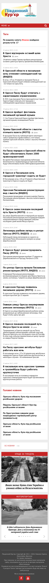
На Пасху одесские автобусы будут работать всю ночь (22, 349)
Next (44, 536)
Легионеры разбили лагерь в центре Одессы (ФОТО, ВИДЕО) (23, 232)
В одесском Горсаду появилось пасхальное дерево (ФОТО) (20, 288)
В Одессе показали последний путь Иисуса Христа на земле (22, 325)
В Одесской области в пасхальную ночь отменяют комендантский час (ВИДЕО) (22, 73)
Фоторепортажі (24, 496)
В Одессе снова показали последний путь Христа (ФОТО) (23, 211)
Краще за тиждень (24, 454)
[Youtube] (28, 578)
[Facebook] (21, 578)
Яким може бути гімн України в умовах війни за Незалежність (24, 487)
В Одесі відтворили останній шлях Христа (21, 55)
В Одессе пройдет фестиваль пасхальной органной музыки (19, 113)
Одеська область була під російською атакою (22, 425)
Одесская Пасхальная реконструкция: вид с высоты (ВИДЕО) (23, 191)
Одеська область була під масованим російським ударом (22, 397)
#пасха (25, 39)
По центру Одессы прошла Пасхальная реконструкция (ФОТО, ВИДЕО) (24, 269)
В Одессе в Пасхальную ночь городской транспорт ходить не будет (24, 174)
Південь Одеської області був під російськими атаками (19, 406)
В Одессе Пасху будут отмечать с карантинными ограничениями (21, 94)
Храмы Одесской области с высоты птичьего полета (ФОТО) (22, 131)
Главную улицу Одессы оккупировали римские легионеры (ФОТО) (23, 306)
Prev (4, 536)
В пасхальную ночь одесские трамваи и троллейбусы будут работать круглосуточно (24, 369)
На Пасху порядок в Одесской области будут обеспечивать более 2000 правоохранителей (24, 153)
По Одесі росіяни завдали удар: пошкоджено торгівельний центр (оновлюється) (20, 415)
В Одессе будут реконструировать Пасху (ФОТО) (22, 251)
